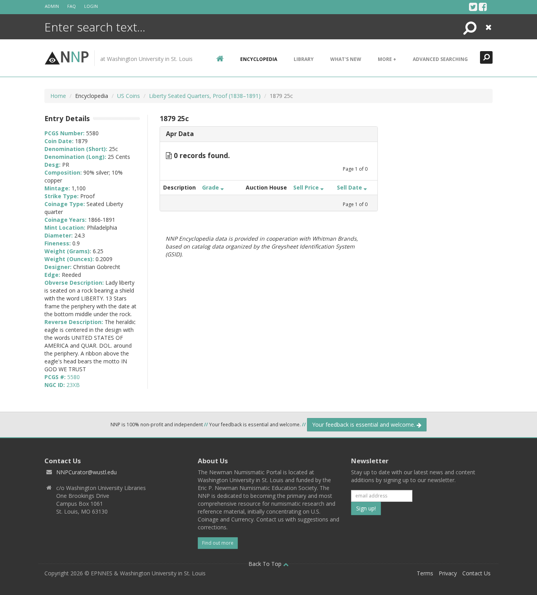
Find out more (218, 543)
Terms (425, 573)
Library (304, 59)
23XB (73, 385)
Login (91, 6)
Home (58, 95)
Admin (52, 6)
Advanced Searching (440, 59)
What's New (345, 59)
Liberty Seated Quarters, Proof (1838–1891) (205, 95)
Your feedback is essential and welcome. (364, 424)
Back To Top (265, 563)
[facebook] (483, 6)
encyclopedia (258, 59)
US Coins (128, 95)
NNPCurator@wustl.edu (86, 472)
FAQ (71, 6)
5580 (73, 377)
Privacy (448, 573)
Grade (211, 187)
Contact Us (476, 573)
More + (387, 59)
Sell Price (306, 187)
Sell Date (350, 187)
